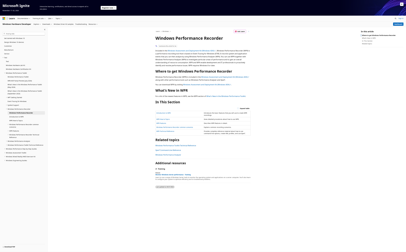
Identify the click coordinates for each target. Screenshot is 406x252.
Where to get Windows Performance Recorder (379, 35)
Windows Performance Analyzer (168, 155)
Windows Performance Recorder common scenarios (174, 127)
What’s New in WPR (369, 38)
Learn (158, 31)
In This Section (367, 41)
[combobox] (24, 33)
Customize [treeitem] (8, 46)
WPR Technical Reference (165, 131)
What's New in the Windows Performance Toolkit (226, 96)
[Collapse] (45, 29)
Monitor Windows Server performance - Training (173, 175)
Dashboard (398, 24)
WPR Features (161, 123)
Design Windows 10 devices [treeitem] (14, 42)
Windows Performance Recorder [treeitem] (21, 113)
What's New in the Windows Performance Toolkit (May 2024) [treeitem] (25, 86)
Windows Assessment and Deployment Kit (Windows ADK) (191, 51)
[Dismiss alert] (401, 4)
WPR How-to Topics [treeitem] (16, 121)
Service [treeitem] (6, 54)
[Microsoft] (4, 18)
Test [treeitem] (7, 61)
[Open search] (395, 18)
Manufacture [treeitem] (8, 50)
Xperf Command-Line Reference (168, 150)
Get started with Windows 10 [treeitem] (14, 38)
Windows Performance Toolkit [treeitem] (18, 77)
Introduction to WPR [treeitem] (16, 117)
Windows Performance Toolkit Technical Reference (175, 145)
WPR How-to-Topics (163, 119)
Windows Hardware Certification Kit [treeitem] (18, 69)
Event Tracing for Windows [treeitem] (17, 101)
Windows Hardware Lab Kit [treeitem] (15, 65)
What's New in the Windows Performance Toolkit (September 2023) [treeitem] (25, 92)
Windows (165, 31)
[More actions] (249, 31)
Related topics (367, 44)
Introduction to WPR (163, 113)
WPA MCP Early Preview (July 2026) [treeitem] (20, 81)
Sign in (400, 18)
